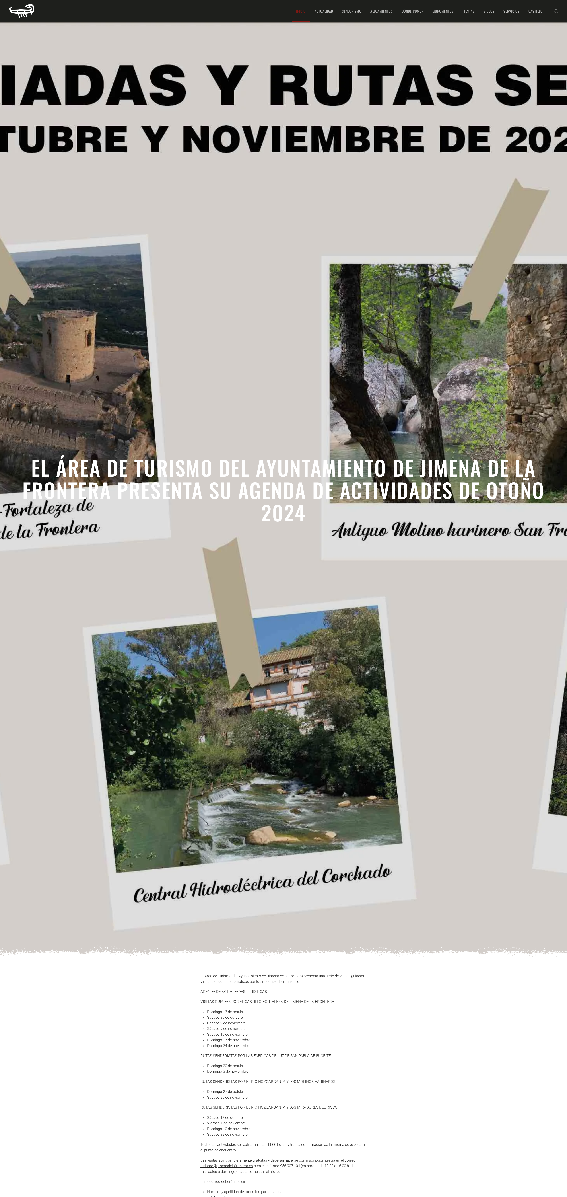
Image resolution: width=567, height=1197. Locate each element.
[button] (556, 11)
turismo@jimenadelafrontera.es (226, 1166)
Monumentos (443, 11)
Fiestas (469, 11)
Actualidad (324, 11)
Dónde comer (412, 11)
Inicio (301, 11)
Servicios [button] (511, 11)
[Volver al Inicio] (21, 11)
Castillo (535, 11)
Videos (489, 11)
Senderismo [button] (351, 11)
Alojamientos (381, 11)
